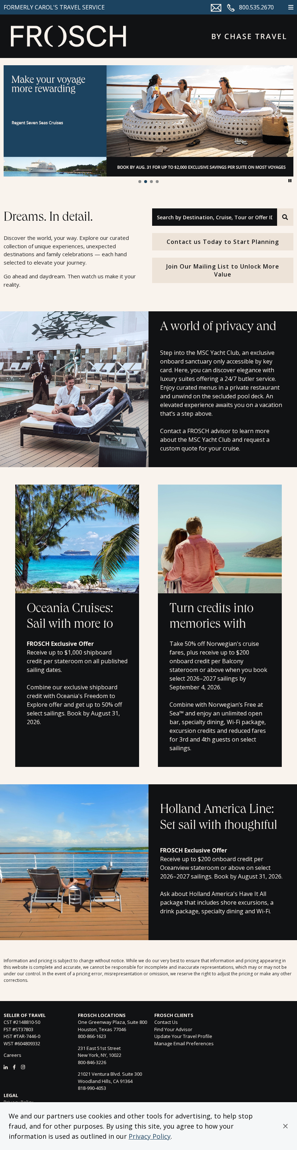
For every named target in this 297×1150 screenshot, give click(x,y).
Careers (12, 1055)
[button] (285, 1126)
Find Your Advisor (173, 1029)
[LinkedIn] (6, 1067)
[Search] (285, 217)
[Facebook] (14, 1067)
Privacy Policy (150, 1136)
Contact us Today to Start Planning (223, 242)
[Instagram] (23, 1067)
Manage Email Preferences (184, 1043)
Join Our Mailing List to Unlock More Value (222, 270)
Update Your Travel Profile (183, 1036)
